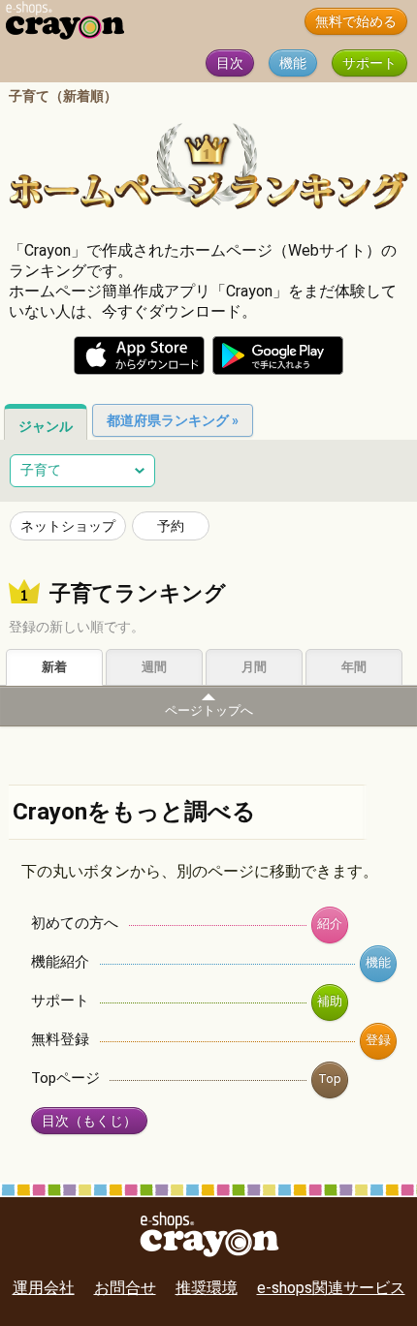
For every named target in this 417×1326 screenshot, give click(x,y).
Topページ (65, 1078)
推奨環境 (207, 1288)
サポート (369, 63)
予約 (170, 526)
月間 (254, 667)
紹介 (329, 923)
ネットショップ (67, 526)
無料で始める (356, 22)
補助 (329, 1001)
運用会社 (44, 1288)
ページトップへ (209, 710)
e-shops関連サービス (331, 1288)
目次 (229, 63)
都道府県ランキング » (173, 420)
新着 (54, 667)
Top (329, 1078)
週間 (154, 667)
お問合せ (125, 1288)
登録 (378, 1040)
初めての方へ (74, 923)
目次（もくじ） (89, 1121)
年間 (354, 667)
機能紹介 (60, 962)
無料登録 (60, 1039)
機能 (292, 63)
